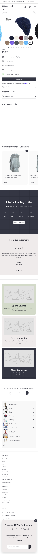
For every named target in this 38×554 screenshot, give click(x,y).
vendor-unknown (20, 146)
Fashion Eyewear (6, 482)
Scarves (4, 466)
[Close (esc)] (35, 520)
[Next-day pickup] (19, 358)
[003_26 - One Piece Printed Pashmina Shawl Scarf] (15, 168)
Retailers (4, 497)
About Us (4, 489)
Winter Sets (5, 472)
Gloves (3, 461)
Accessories (5, 474)
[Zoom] (30, 42)
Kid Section (5, 477)
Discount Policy (6, 500)
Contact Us (5, 492)
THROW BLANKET (7, 479)
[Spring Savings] (19, 294)
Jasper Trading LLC (7, 7)
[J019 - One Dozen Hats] (15, 124)
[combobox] (19, 12)
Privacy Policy (5, 502)
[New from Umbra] (19, 326)
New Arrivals (5, 459)
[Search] (34, 12)
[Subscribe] (29, 547)
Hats (3, 464)
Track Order (5, 495)
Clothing (4, 469)
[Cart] (30, 7)
